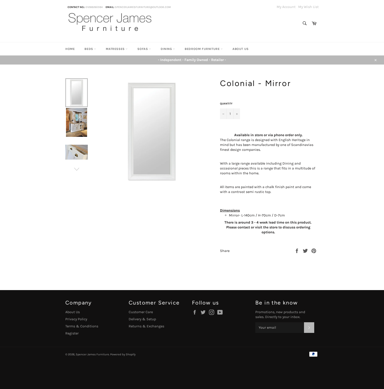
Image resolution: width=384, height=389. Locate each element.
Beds (89, 49)
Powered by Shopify (123, 354)
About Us (240, 49)
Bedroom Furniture (203, 49)
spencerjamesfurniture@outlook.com (143, 7)
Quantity (226, 103)
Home (70, 49)
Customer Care (141, 312)
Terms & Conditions (81, 326)
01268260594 (94, 7)
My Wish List (308, 7)
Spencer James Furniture (92, 354)
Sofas (143, 49)
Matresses (116, 49)
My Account (286, 7)
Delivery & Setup (142, 319)
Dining (167, 49)
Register (72, 333)
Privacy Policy (76, 319)
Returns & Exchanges (146, 326)
